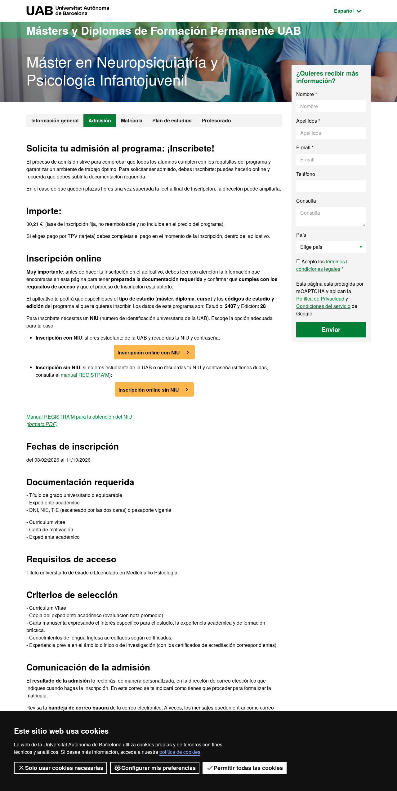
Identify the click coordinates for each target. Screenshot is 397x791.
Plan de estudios (172, 120)
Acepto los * (321, 265)
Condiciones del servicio (323, 306)
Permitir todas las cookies (248, 768)
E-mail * (305, 147)
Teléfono (305, 174)
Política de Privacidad (320, 298)
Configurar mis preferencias (158, 768)
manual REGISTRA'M (85, 374)
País (301, 234)
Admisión (99, 120)
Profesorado (216, 120)
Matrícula (131, 120)
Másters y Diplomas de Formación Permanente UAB (163, 30)
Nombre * (306, 94)
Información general (54, 120)
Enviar (331, 329)
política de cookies (179, 751)
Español (352, 10)
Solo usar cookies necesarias (64, 768)
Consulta (306, 200)
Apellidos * (308, 120)
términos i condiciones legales (321, 265)
